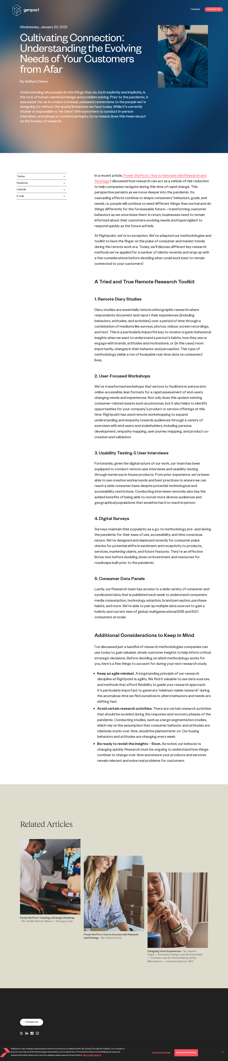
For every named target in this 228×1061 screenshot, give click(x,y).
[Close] (222, 1052)
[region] (114, 1052)
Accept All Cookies (186, 1052)
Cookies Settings (161, 1052)
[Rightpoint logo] (26, 14)
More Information (92, 1055)
